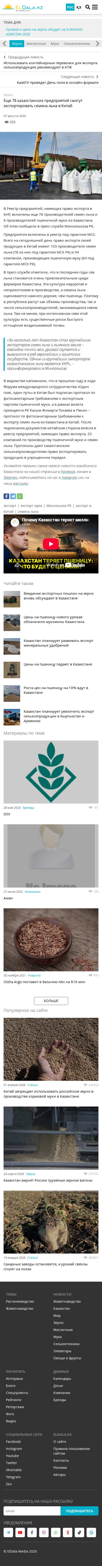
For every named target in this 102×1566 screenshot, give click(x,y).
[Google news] (91, 1532)
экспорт (10, 505)
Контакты (61, 1460)
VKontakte (14, 1470)
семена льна (28, 511)
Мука (55, 43)
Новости (34, 975)
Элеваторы (62, 1351)
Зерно (17, 43)
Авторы (59, 1474)
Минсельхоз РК (58, 505)
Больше (51, 1000)
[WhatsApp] (20, 496)
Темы (11, 1294)
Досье (58, 1385)
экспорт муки (31, 505)
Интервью (14, 1378)
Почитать (15, 1371)
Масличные (36, 43)
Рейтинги (13, 1400)
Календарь (62, 1378)
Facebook (68, 471)
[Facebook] (6, 496)
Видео (11, 1421)
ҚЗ (78, 7)
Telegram (10, 477)
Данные (61, 1371)
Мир (57, 1315)
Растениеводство (20, 1301)
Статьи (33, 1085)
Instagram (69, 477)
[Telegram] (13, 496)
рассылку (20, 483)
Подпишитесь (79, 1511)
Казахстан (61, 1308)
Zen (9, 1484)
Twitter (11, 1463)
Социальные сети (24, 1434)
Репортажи (15, 1407)
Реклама (60, 1467)
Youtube (12, 1455)
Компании (32, 891)
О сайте (59, 1441)
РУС (70, 7)
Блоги (10, 1385)
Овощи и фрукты (67, 1358)
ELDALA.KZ (62, 1434)
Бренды (28, 807)
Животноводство (19, 1308)
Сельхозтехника (77, 43)
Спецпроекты (17, 1392)
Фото (10, 1414)
